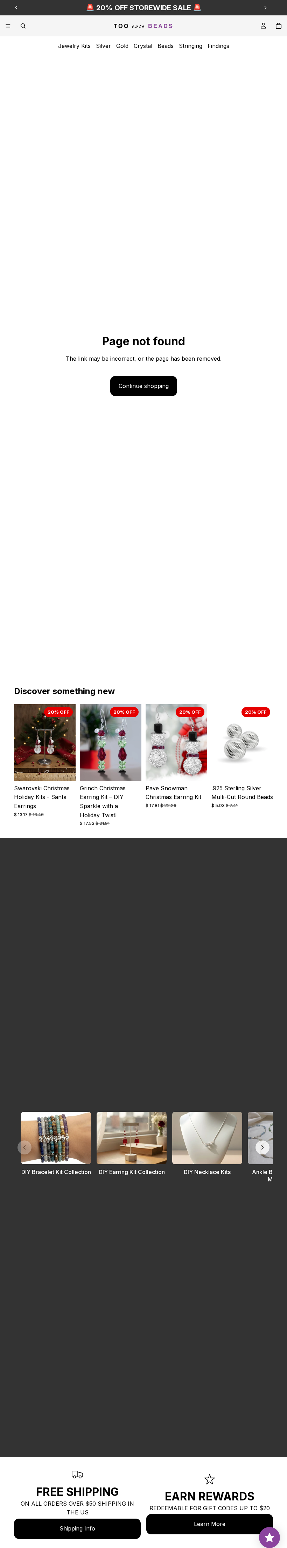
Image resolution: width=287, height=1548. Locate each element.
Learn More (209, 1523)
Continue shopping (144, 385)
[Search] (23, 26)
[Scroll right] (262, 1147)
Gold (122, 45)
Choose (70, 769)
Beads (166, 45)
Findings (218, 45)
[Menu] (8, 26)
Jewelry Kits (74, 45)
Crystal (143, 45)
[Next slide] (265, 7)
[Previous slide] (16, 7)
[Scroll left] (24, 1147)
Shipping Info (77, 1528)
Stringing (190, 45)
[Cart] (278, 26)
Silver (103, 45)
